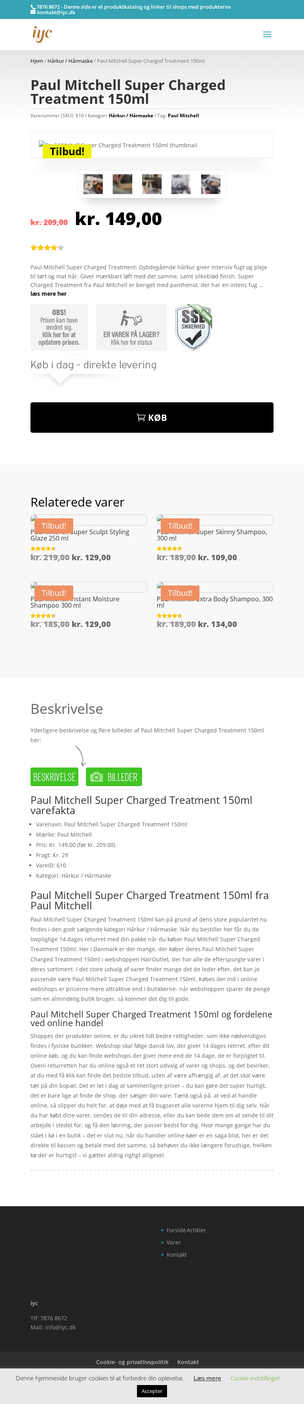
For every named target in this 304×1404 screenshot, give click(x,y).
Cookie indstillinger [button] (255, 1378)
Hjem (36, 60)
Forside (176, 1230)
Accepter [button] (152, 1391)
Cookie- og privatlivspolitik (132, 1362)
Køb (157, 417)
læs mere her (48, 293)
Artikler (196, 1230)
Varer (174, 1242)
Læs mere (207, 1378)
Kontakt (177, 1254)
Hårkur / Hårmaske (70, 60)
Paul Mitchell (183, 115)
